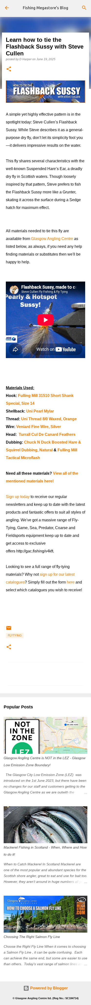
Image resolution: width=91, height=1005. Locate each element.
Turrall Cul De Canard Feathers (47, 434)
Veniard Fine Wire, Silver (38, 427)
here (70, 582)
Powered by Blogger (48, 988)
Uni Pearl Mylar (40, 411)
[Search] (84, 8)
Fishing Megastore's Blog (45, 8)
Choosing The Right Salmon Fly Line (32, 937)
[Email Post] (9, 630)
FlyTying (15, 635)
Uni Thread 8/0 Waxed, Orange (49, 419)
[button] (9, 69)
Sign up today (18, 497)
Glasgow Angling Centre (52, 239)
